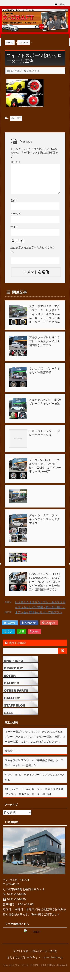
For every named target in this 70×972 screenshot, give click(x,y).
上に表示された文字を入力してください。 (32, 249)
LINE (21, 631)
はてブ (8, 631)
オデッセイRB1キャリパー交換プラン (38, 612)
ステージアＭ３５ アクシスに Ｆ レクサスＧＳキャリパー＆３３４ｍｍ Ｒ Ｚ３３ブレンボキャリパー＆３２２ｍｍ (44, 314)
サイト (14, 227)
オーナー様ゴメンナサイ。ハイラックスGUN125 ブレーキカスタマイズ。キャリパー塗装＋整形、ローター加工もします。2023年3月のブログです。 (35, 736)
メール (15, 213)
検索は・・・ (13, 751)
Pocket (34, 631)
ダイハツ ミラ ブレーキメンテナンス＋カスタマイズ (44, 519)
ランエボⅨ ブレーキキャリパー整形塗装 (44, 370)
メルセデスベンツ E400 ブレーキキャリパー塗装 (46, 401)
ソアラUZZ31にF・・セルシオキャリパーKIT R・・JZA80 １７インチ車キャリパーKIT (45, 465)
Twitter (11, 623)
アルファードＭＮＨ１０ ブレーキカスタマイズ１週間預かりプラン (47, 341)
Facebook (29, 623)
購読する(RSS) (17, 642)
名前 (14, 200)
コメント (15, 162)
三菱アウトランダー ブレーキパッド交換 (44, 433)
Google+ (50, 623)
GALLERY (16, 118)
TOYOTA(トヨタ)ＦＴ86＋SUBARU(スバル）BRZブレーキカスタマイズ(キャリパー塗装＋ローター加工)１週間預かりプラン (45, 581)
